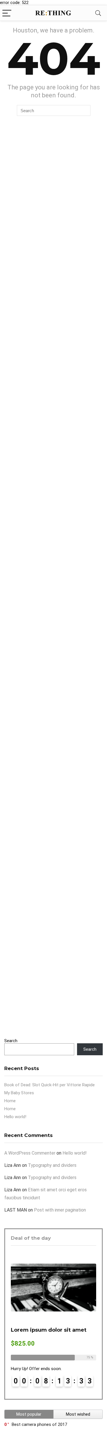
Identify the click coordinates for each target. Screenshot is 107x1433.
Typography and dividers (52, 1165)
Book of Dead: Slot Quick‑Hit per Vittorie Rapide (49, 1084)
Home (10, 1100)
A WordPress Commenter (29, 1153)
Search (10, 1040)
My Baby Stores (19, 1092)
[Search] (98, 12)
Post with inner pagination (60, 1210)
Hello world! (15, 1116)
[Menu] (7, 12)
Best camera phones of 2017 (39, 1424)
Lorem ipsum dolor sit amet (48, 1330)
